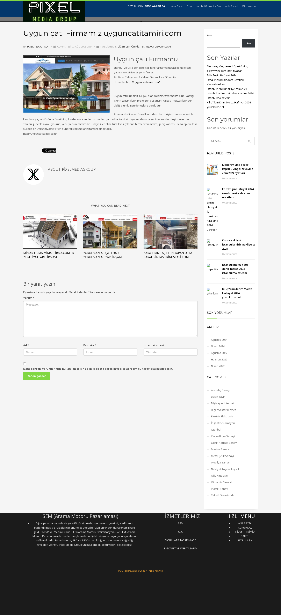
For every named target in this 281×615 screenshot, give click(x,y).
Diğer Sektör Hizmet (131, 46)
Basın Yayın (218, 396)
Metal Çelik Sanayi (222, 456)
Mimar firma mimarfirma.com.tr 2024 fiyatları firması (48, 255)
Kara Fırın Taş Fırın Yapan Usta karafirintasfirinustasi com (168, 255)
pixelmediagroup (38, 46)
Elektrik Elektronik (222, 416)
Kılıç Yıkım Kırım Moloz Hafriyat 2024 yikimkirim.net (237, 293)
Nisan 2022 (218, 366)
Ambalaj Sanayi (220, 390)
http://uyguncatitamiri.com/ (143, 82)
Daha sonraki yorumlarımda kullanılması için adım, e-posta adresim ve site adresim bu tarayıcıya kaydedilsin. (98, 369)
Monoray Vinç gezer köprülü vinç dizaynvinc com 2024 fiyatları (237, 169)
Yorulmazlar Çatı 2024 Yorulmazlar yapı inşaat (103, 255)
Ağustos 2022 (219, 353)
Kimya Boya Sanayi (223, 436)
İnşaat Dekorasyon (158, 46)
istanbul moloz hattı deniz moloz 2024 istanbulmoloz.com (235, 269)
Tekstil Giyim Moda (223, 495)
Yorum (28, 298)
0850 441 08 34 (154, 6)
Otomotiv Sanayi (221, 482)
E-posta (89, 345)
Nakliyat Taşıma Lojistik (225, 469)
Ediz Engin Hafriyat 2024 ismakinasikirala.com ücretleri (238, 193)
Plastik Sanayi (220, 489)
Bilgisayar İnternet (222, 403)
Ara (209, 35)
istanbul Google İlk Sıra (208, 6)
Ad (26, 345)
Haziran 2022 (219, 359)
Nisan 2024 (218, 346)
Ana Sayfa (176, 6)
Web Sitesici (231, 6)
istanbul (216, 429)
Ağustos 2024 (219, 340)
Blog (189, 6)
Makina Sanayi (220, 449)
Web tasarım (249, 6)
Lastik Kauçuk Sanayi (224, 443)
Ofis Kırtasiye (219, 475)
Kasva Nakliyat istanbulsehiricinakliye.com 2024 (240, 244)
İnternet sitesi (154, 345)
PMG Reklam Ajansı (127, 570)
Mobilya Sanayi (220, 462)
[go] (249, 141)
